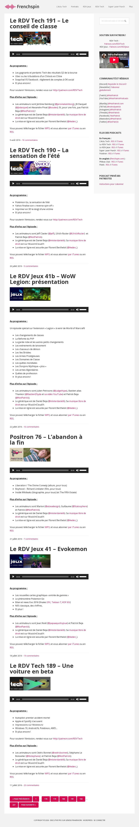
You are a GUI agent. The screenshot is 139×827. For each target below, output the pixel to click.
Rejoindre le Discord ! (117, 84)
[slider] (83, 53)
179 (55, 799)
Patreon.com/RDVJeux (119, 46)
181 (73, 799)
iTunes (120, 141)
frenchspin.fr (22, 7)
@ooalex (53, 107)
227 (14, 805)
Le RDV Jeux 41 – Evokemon (48, 549)
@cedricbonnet (59, 752)
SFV (48, 602)
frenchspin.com (117, 158)
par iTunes (73, 128)
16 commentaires (30, 140)
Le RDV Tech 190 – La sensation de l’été (39, 152)
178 (46, 799)
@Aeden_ (72, 121)
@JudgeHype (60, 390)
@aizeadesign (52, 506)
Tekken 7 (56, 602)
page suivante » (28, 806)
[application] (49, 54)
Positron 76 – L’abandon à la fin (46, 439)
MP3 (47, 128)
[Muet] (77, 54)
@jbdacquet (22, 107)
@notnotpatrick (114, 106)
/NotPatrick (115, 115)
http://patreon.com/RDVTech (67, 90)
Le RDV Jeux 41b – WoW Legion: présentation (43, 279)
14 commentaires (31, 655)
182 (82, 799)
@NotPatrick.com (116, 103)
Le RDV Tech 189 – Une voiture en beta (41, 668)
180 (64, 799)
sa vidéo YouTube (53, 394)
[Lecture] (13, 54)
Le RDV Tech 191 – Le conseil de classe (39, 23)
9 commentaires (31, 266)
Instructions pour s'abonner (111, 184)
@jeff (51, 233)
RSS (12, 131)
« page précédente (20, 800)
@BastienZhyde (33, 394)
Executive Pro (56, 820)
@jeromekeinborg (64, 104)
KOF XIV (66, 602)
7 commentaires (31, 539)
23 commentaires (31, 785)
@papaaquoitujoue (57, 623)
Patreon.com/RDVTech (114, 44)
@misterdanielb (56, 114)
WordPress (87, 820)
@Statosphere (79, 506)
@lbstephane (33, 756)
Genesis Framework (74, 820)
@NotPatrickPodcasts (118, 98)
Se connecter (99, 820)
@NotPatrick (27, 111)
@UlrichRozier (77, 233)
